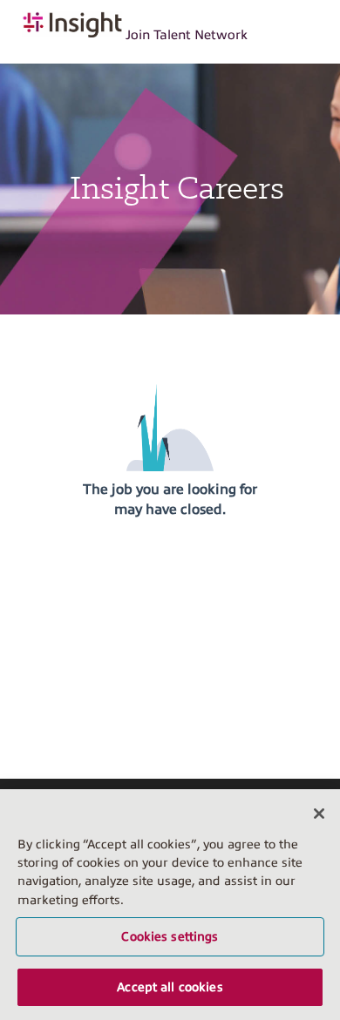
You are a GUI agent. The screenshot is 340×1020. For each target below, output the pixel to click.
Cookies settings (169, 936)
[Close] (319, 813)
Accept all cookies (170, 987)
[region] (170, 904)
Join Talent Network (187, 35)
